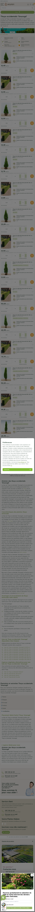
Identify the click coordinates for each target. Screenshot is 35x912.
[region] (17, 456)
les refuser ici (22, 462)
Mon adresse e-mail (8, 899)
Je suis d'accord (8, 904)
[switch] (3, 910)
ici (11, 465)
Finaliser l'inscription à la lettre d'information (18, 908)
